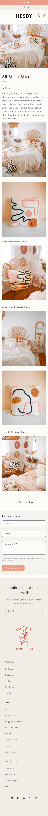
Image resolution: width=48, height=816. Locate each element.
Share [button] (7, 88)
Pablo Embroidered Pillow (14, 432)
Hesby (20, 810)
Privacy (8, 734)
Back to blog (25, 502)
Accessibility (11, 752)
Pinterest (9, 669)
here (14, 118)
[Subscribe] (40, 611)
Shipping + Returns (14, 722)
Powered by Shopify (29, 810)
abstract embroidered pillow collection (20, 97)
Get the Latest (11, 774)
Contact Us (10, 716)
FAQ (7, 709)
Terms (8, 746)
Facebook (9, 687)
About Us (9, 768)
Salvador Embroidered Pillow (16, 307)
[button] (3, 16)
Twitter (8, 693)
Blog (7, 786)
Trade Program (12, 780)
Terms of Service (12, 740)
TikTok (8, 681)
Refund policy (11, 728)
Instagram (9, 675)
